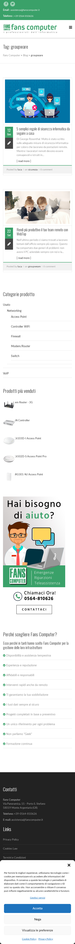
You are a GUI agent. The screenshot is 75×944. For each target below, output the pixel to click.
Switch (15, 356)
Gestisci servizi (37, 898)
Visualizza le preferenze (37, 930)
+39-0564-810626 (25, 814)
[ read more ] (24, 161)
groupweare (34, 266)
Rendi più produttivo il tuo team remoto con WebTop (42, 232)
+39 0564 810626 (23, 16)
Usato (6, 305)
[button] (69, 865)
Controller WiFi (20, 326)
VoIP (6, 373)
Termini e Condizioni (14, 858)
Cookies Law (10, 848)
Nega (37, 919)
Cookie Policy (29, 939)
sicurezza (33, 169)
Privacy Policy (45, 939)
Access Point (19, 317)
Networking (14, 311)
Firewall (15, 336)
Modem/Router (20, 346)
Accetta (37, 908)
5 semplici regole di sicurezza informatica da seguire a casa (43, 131)
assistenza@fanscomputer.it (25, 10)
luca (20, 169)
